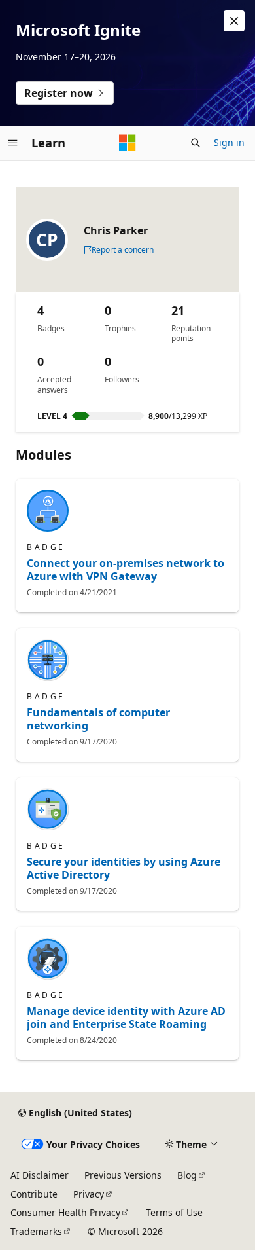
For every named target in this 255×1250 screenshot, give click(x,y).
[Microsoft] (127, 142)
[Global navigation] (13, 143)
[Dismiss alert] (234, 20)
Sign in (229, 142)
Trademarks (36, 1231)
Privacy (88, 1194)
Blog (187, 1175)
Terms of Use (174, 1212)
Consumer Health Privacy (65, 1212)
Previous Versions (123, 1175)
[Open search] (195, 143)
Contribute (34, 1194)
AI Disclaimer (39, 1175)
